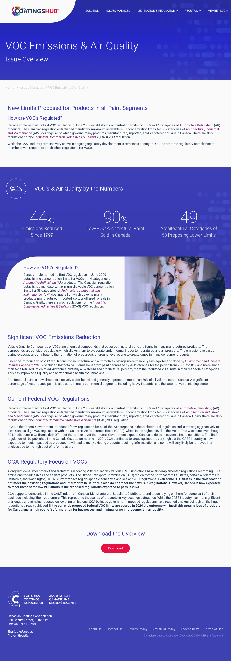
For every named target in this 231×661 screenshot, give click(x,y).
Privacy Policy (137, 629)
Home (9, 87)
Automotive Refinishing (196, 125)
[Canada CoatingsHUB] (35, 11)
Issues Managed (31, 87)
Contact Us (115, 629)
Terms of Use (213, 629)
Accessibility (189, 629)
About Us (95, 629)
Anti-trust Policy (163, 629)
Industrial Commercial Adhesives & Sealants (66, 137)
